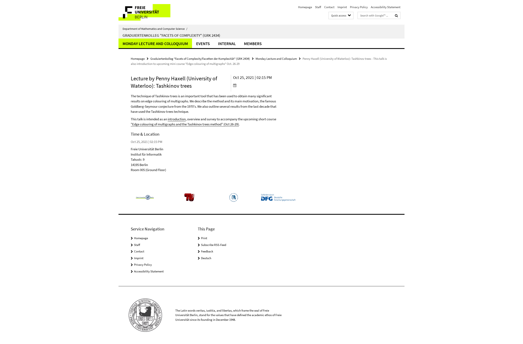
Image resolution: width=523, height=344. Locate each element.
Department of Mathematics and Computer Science (155, 28)
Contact (329, 7)
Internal (227, 43)
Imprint (342, 7)
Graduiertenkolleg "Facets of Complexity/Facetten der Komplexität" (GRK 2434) (200, 59)
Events (203, 43)
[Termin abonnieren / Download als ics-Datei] (257, 85)
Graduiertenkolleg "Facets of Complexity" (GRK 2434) (171, 35)
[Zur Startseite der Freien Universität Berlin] (152, 12)
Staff (318, 7)
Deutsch (206, 258)
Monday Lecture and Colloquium (155, 43)
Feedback (207, 251)
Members (253, 43)
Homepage (305, 7)
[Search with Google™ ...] (396, 15)
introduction (177, 119)
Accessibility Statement (385, 7)
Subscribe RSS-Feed (213, 245)
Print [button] (204, 238)
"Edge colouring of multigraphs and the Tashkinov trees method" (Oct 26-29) (185, 124)
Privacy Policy (359, 7)
